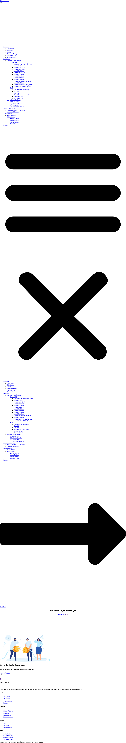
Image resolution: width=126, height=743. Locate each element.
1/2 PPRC (16, 91)
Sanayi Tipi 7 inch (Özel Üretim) (23, 81)
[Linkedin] (1, 679)
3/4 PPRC (17, 93)
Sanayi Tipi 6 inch (19, 79)
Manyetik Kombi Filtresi (13, 100)
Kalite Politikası (14, 118)
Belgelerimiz (10, 50)
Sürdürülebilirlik (7, 113)
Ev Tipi (12, 88)
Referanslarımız (11, 57)
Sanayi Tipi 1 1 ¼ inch (19, 67)
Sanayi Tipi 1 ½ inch (19, 69)
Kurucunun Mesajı (12, 54)
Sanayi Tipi (13, 62)
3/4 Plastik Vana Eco (16, 103)
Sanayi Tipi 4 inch (19, 76)
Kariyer (9, 52)
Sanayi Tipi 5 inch (19, 78)
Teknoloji (6, 725)
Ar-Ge (5, 700)
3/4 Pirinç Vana (14, 105)
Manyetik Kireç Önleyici (14, 60)
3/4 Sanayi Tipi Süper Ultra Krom (23, 64)
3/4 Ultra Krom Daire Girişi (21, 89)
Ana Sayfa (6, 696)
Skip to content (4, 1)
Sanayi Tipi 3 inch (19, 74)
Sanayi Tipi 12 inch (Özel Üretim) (23, 86)
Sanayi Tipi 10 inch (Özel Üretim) (23, 84)
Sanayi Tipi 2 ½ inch (19, 72)
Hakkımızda (10, 48)
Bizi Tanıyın (6, 710)
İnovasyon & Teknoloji (13, 112)
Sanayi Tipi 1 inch (18, 66)
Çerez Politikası (14, 120)
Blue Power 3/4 (18, 98)
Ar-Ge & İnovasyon (9, 108)
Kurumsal (6, 47)
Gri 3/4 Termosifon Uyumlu (21, 95)
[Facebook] (0, 679)
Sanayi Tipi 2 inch (19, 71)
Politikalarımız (11, 117)
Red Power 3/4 (18, 96)
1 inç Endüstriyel (14, 101)
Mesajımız (6, 713)
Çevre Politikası (14, 122)
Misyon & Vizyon (11, 55)
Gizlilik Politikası (14, 124)
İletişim (5, 125)
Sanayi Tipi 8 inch (19, 83)
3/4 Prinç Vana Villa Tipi (17, 107)
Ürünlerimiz (6, 59)
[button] (63, 253)
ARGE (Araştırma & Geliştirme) (16, 110)
